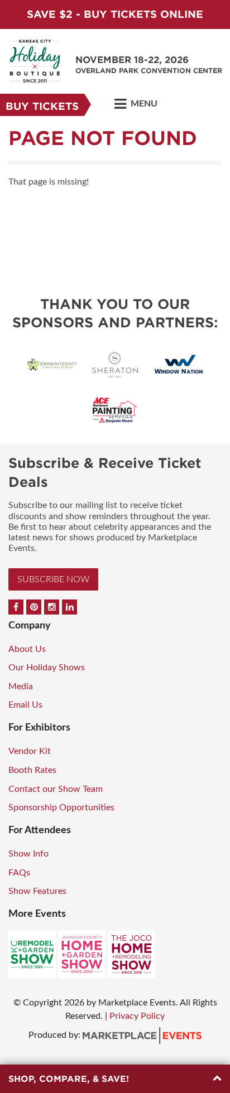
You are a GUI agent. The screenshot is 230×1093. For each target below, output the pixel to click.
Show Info (28, 853)
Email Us (25, 704)
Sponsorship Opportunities (61, 807)
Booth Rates (32, 770)
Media (20, 686)
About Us (27, 649)
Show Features (37, 891)
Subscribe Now (53, 579)
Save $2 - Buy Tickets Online (115, 14)
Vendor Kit (29, 751)
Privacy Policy (137, 1016)
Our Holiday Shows (46, 667)
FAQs (19, 872)
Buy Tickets (42, 106)
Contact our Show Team (55, 789)
